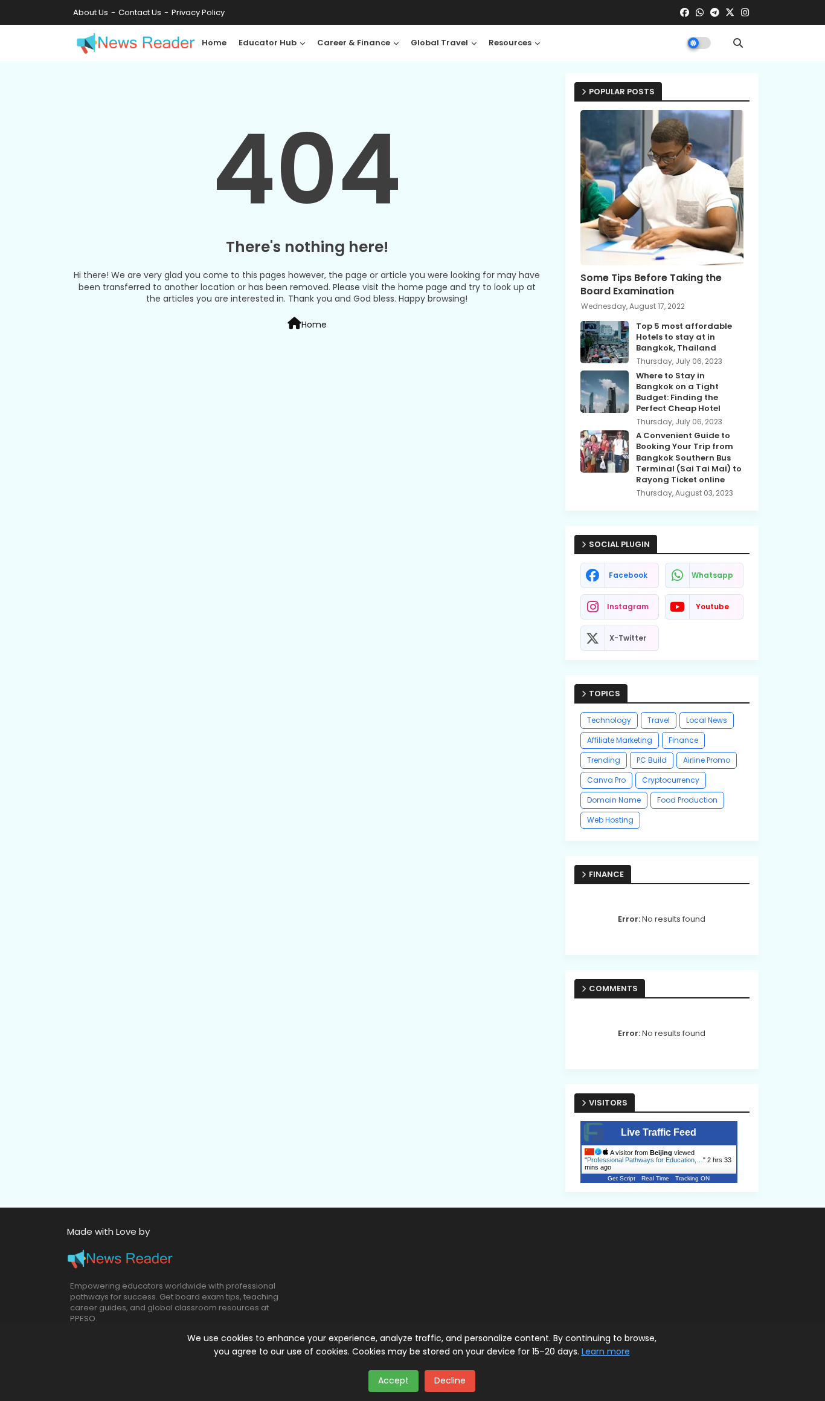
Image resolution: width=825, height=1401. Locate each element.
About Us (90, 12)
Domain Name (614, 800)
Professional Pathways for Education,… (645, 1159)
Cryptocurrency (670, 780)
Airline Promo (706, 760)
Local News (706, 720)
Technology (609, 720)
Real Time (655, 1178)
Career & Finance (353, 42)
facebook (628, 575)
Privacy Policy (198, 12)
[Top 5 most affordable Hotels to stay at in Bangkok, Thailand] (604, 342)
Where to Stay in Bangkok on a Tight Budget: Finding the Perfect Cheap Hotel (678, 392)
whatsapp (712, 575)
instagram (628, 606)
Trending (603, 760)
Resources (510, 42)
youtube (712, 606)
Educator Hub (268, 42)
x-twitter (627, 638)
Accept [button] (393, 1380)
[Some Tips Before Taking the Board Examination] (661, 187)
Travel (658, 720)
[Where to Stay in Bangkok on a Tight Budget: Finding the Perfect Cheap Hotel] (604, 391)
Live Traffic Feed (658, 1132)
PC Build (652, 760)
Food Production (687, 800)
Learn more (606, 1351)
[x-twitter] (729, 13)
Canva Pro (606, 780)
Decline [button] (450, 1380)
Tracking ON (692, 1178)
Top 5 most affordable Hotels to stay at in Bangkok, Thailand (684, 337)
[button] (738, 43)
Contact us (139, 12)
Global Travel (439, 42)
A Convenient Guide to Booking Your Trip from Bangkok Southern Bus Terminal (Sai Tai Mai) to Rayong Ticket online (689, 457)
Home (214, 42)
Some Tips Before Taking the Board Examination (651, 284)
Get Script (621, 1178)
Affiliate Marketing (619, 740)
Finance (683, 740)
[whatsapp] (699, 13)
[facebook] (684, 13)
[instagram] (745, 13)
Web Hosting (610, 820)
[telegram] (714, 13)
